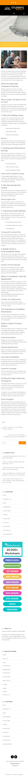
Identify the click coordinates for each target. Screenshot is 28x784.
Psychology (6, 518)
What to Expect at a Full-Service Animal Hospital (13, 428)
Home (4, 654)
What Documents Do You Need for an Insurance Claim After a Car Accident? (13, 474)
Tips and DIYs (7, 530)
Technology (6, 526)
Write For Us (6, 680)
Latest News (6, 510)
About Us (5, 658)
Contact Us (6, 694)
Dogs (3, 422)
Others (5, 514)
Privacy (5, 691)
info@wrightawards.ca (15, 763)
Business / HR (7, 499)
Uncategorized (7, 534)
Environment (7, 507)
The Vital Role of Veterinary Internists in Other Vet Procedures (14, 435)
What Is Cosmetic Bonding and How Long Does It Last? (13, 462)
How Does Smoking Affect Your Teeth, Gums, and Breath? (14, 457)
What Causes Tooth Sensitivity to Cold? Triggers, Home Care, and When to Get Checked (13, 480)
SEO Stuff (6, 522)
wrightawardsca (4, 34)
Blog (4, 495)
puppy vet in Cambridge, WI (10, 241)
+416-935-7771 (15, 765)
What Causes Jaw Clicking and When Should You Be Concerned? (13, 468)
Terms (4, 688)
